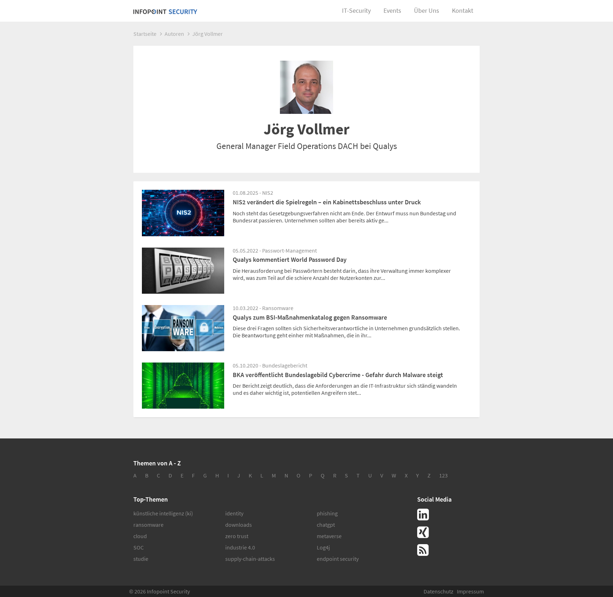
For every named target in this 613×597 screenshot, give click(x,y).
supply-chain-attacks (250, 558)
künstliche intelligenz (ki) (163, 513)
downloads (238, 524)
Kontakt (462, 10)
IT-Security (356, 10)
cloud (140, 536)
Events (392, 10)
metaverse (329, 536)
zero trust (236, 536)
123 (443, 475)
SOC (138, 547)
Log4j (323, 547)
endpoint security (338, 558)
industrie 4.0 (240, 547)
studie (140, 558)
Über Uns (426, 10)
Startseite (144, 33)
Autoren (174, 33)
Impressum (470, 591)
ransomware (148, 524)
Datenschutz (438, 591)
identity (234, 513)
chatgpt (326, 524)
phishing (327, 513)
